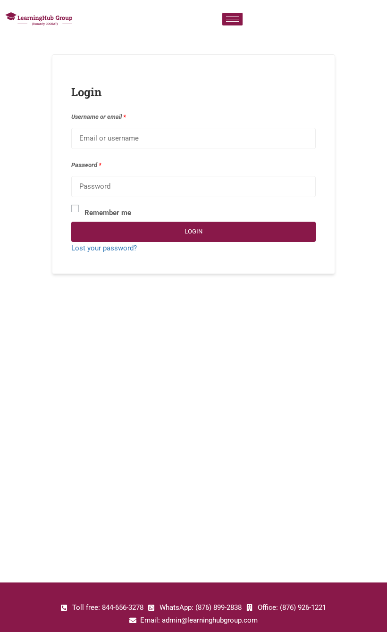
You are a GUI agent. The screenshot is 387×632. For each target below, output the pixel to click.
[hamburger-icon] (232, 19)
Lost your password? (104, 248)
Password (86, 164)
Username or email (98, 116)
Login (193, 231)
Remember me (107, 212)
